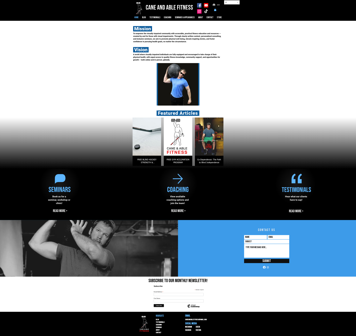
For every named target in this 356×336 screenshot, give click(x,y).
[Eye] (178, 84)
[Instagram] (199, 11)
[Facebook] (199, 5)
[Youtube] (206, 5)
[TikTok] (206, 11)
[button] (215, 9)
